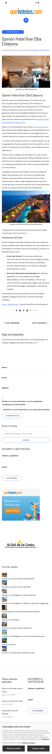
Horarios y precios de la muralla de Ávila (18, 579)
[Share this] (16, 311)
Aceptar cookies (38, 748)
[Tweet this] (20, 311)
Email (4, 378)
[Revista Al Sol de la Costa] (21, 544)
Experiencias (13, 32)
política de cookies (28, 743)
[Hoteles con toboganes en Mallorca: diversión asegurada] (4, 599)
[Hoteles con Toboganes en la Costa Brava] (4, 591)
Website (5, 388)
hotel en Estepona (40, 127)
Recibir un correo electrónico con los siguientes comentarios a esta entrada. (22, 403)
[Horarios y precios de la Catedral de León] (4, 648)
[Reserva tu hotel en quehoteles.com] (21, 505)
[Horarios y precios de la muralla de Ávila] (4, 574)
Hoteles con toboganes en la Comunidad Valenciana (23, 636)
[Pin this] (27, 311)
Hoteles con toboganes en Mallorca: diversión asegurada (25, 603)
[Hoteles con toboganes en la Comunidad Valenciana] (4, 632)
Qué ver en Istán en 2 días (12, 701)
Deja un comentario (41, 50)
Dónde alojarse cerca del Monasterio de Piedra (21, 612)
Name (5, 367)
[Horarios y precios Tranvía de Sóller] (4, 583)
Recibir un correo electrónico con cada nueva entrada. (27, 410)
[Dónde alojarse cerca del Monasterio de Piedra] (4, 607)
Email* (4, 467)
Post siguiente (39, 323)
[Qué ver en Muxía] (4, 640)
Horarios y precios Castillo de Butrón (17, 628)
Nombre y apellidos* (10, 456)
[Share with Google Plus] (24, 311)
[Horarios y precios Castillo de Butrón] (4, 624)
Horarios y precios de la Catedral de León (18, 653)
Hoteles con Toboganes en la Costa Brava (19, 595)
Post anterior (12, 323)
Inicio (4, 304)
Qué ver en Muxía (9, 644)
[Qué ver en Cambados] (4, 615)
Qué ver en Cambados (11, 620)
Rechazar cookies (14, 748)
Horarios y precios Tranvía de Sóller (16, 587)
